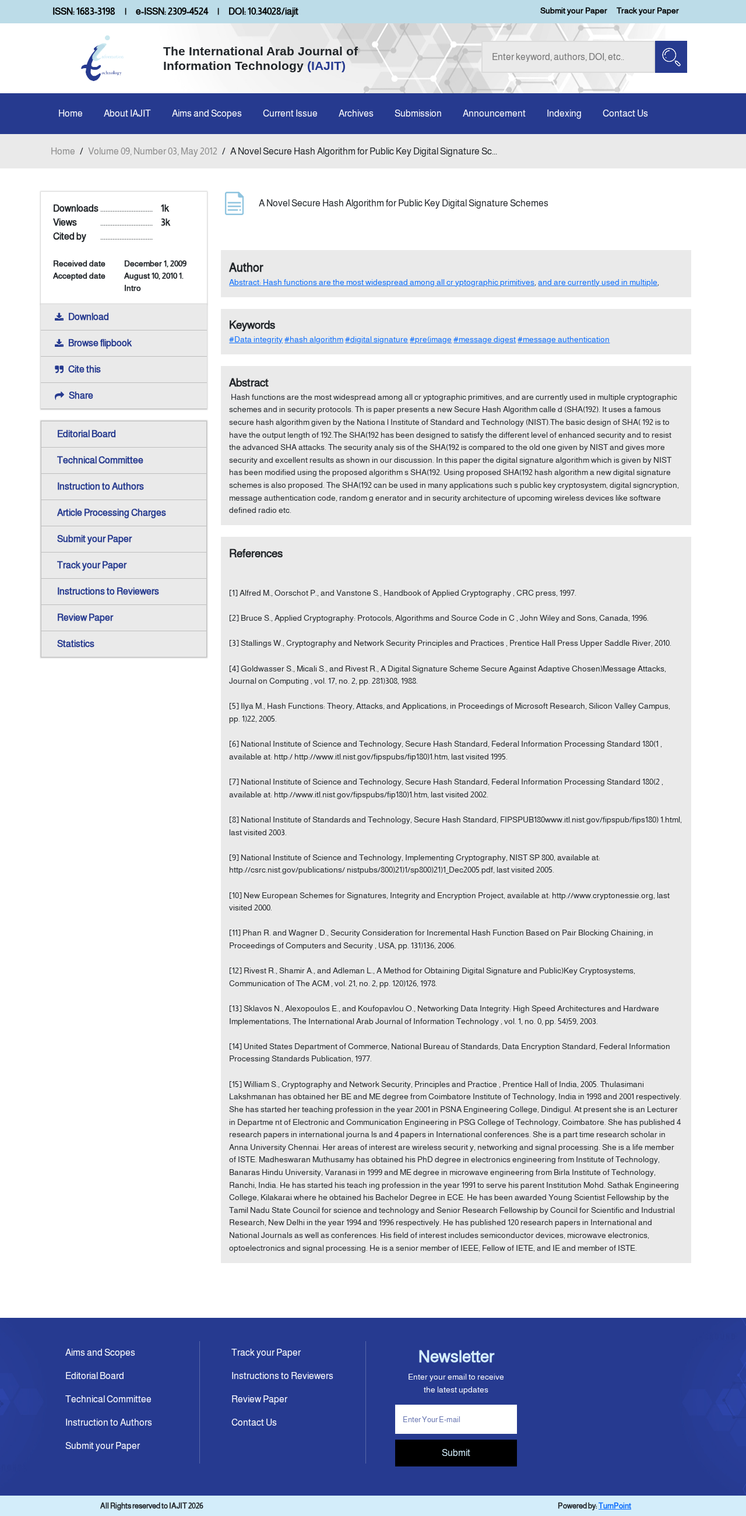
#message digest (484, 339)
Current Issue (290, 113)
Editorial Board (86, 434)
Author (246, 267)
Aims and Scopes (207, 113)
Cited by (69, 236)
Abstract (249, 383)
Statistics (75, 644)
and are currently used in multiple (597, 282)
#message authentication (564, 339)
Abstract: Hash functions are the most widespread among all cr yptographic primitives (381, 282)
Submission (418, 113)
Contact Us (625, 113)
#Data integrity (256, 339)
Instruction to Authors (100, 486)
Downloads (75, 208)
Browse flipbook (100, 343)
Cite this (84, 369)
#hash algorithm (313, 339)
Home (70, 113)
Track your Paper (648, 10)
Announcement (494, 113)
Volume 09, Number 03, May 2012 (152, 151)
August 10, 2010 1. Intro (154, 282)
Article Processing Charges (111, 513)
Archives (356, 113)
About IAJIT (127, 113)
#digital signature (376, 339)
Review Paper (85, 617)
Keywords (252, 325)
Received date (79, 263)
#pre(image (431, 339)
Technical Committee (100, 460)
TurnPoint (615, 1505)
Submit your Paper (573, 10)
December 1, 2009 (155, 263)
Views (65, 222)
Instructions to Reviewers (108, 591)
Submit (456, 1453)
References (256, 553)
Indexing (564, 113)
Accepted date (79, 275)
